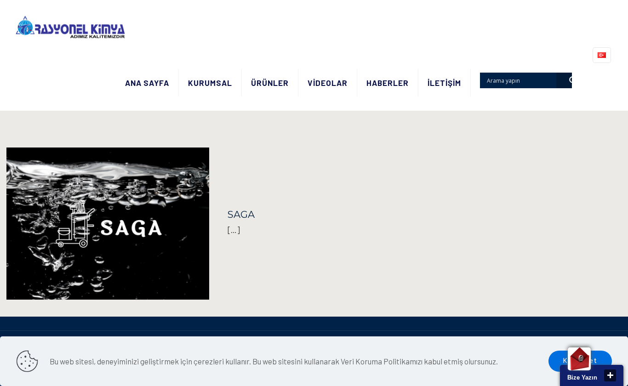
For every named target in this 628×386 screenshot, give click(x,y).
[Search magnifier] (564, 80)
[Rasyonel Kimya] (70, 27)
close (610, 375)
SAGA (241, 214)
